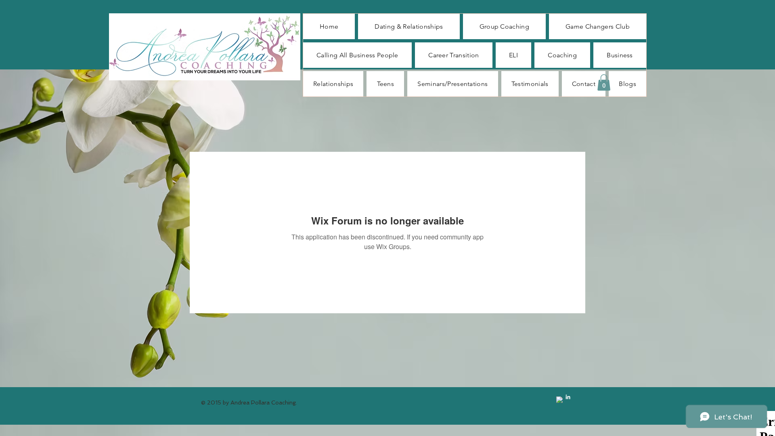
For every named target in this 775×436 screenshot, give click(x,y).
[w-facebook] (559, 399)
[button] (604, 82)
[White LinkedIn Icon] (568, 397)
